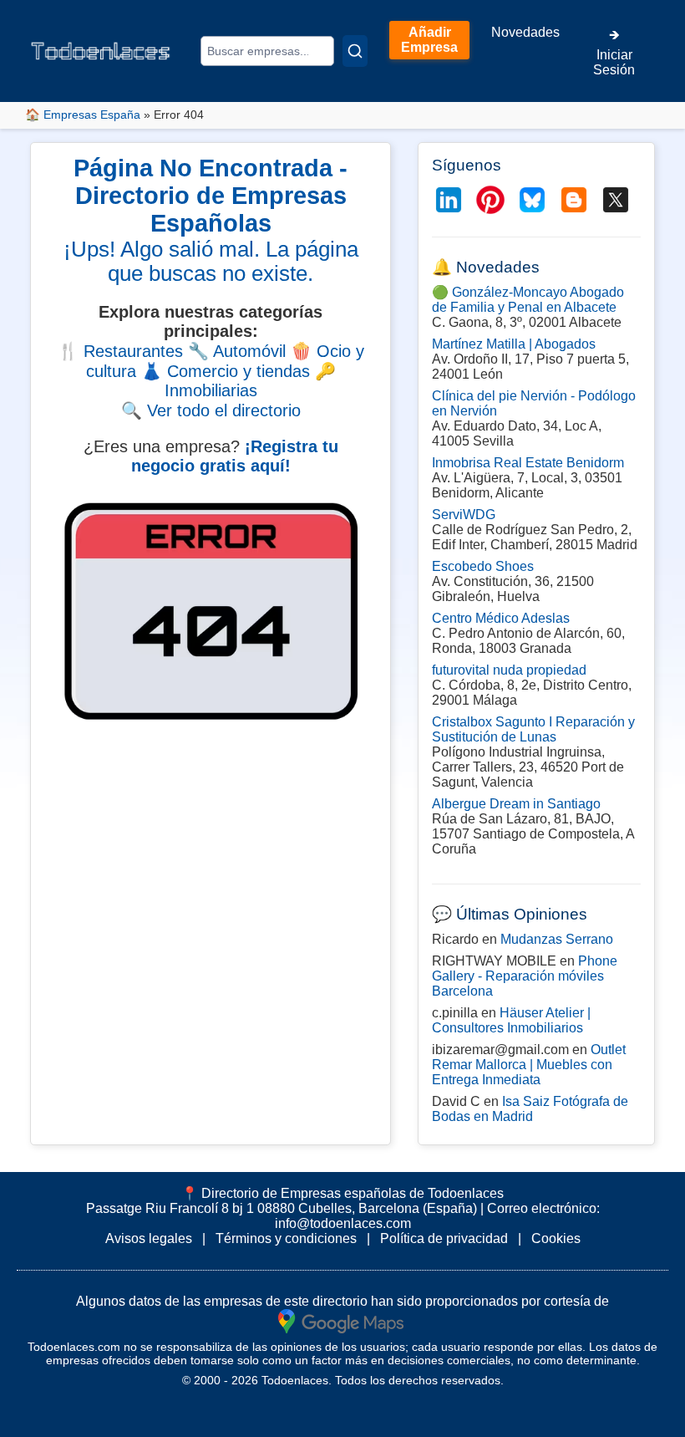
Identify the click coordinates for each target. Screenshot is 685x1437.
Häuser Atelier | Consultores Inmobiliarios (511, 1020)
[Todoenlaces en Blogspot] (574, 200)
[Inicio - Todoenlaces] (100, 51)
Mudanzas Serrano (556, 939)
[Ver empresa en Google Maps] (340, 1319)
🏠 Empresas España (82, 114)
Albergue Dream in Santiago (516, 804)
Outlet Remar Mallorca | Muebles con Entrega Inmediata (529, 1064)
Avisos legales (148, 1238)
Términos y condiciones (286, 1238)
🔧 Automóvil (237, 351)
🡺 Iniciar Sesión (614, 52)
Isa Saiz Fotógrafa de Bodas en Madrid (530, 1109)
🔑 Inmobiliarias (250, 381)
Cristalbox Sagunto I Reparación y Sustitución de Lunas (533, 729)
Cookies (556, 1238)
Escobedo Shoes (483, 566)
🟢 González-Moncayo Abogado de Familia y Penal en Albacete (528, 299)
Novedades (525, 32)
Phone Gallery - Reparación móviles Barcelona (524, 976)
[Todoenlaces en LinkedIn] (448, 200)
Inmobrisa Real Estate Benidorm (528, 463)
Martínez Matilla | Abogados (514, 344)
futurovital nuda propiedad (509, 670)
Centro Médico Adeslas (501, 618)
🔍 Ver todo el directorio (211, 410)
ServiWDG (463, 514)
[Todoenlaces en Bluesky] (532, 200)
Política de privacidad (444, 1238)
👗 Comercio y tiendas (225, 371)
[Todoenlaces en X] (615, 200)
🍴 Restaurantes (120, 351)
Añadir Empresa (429, 39)
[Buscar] (355, 51)
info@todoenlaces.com (343, 1223)
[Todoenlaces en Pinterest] (490, 200)
